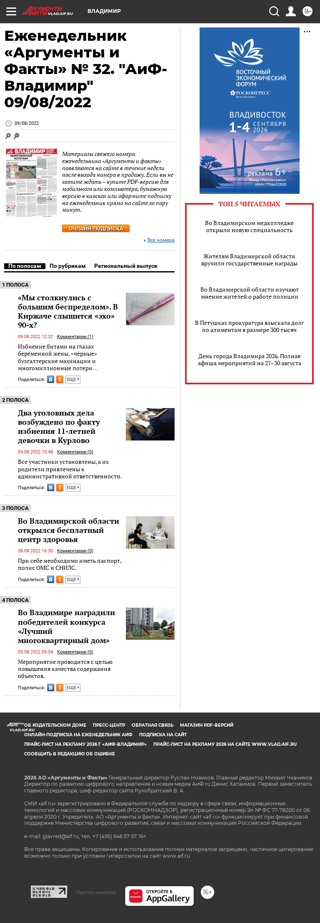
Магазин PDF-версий (206, 725)
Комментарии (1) (75, 336)
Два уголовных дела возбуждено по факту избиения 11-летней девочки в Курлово (59, 426)
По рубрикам (68, 265)
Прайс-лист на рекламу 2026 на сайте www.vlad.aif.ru (225, 744)
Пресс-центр (109, 725)
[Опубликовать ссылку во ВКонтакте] (50, 379)
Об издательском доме (55, 725)
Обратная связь (152, 725)
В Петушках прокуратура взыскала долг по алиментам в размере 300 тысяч (249, 326)
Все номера (161, 240)
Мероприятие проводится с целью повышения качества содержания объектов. (65, 669)
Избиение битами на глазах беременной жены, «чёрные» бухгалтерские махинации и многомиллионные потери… (58, 357)
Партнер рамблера (96, 892)
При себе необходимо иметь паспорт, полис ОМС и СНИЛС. (69, 564)
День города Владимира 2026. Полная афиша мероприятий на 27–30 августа (249, 359)
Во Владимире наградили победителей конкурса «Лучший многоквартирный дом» (66, 626)
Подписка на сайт (163, 734)
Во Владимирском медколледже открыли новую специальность (249, 226)
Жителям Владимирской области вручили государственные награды (249, 259)
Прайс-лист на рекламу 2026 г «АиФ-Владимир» (85, 744)
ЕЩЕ (72, 379)
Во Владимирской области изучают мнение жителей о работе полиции (249, 293)
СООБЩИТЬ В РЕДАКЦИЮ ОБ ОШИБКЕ (69, 754)
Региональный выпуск (126, 265)
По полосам (24, 265)
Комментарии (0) (75, 452)
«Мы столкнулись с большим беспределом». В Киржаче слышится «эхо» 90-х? (68, 311)
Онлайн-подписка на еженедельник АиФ (78, 734)
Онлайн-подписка (96, 228)
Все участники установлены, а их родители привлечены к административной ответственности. (70, 469)
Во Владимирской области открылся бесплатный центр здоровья (68, 530)
